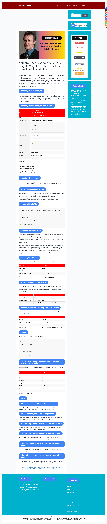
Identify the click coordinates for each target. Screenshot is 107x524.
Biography (83, 5)
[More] (106, 25)
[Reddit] (106, 12)
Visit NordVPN (79, 73)
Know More (28, 490)
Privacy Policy (70, 508)
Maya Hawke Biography (27, 166)
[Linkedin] (106, 14)
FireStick (68, 5)
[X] (106, 10)
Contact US (69, 489)
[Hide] (106, 27)
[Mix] (106, 21)
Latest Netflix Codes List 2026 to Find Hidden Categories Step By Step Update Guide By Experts (79, 102)
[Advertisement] (41, 18)
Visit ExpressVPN (79, 57)
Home (56, 5)
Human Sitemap (71, 495)
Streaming (75, 5)
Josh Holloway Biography (27, 172)
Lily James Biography (26, 170)
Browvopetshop (25, 6)
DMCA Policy (70, 502)
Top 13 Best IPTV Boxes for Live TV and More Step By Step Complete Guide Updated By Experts (79, 113)
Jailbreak (62, 5)
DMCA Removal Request (73, 505)
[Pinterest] (106, 17)
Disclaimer (69, 499)
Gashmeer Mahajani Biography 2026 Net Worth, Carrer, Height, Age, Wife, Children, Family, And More (41, 467)
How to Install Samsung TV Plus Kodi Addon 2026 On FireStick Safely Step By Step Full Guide (78, 107)
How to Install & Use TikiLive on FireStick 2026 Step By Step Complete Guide (78, 91)
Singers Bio (33, 158)
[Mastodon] (106, 19)
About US (69, 486)
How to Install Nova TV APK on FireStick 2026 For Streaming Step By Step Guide (79, 97)
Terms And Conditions (72, 511)
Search (72, 13)
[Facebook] (106, 8)
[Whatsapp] (106, 23)
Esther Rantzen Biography (28, 168)
